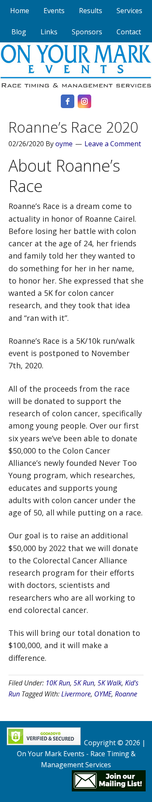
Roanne (126, 694)
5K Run (83, 683)
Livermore (76, 694)
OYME (102, 694)
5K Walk (110, 683)
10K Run (58, 683)
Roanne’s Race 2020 (73, 127)
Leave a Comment (112, 143)
